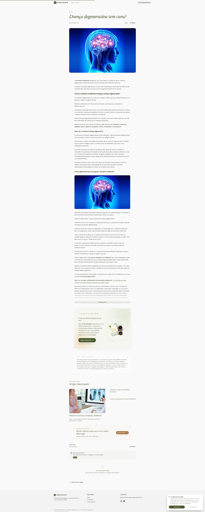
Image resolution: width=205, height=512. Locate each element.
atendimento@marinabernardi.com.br (132, 497)
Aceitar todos (177, 507)
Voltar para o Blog (77, 482)
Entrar (75, 457)
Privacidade (90, 499)
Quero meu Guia (86, 340)
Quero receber (121, 432)
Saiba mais (188, 503)
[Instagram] (121, 501)
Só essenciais (193, 507)
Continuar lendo (102, 302)
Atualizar (133, 446)
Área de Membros (145, 2)
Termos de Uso (91, 502)
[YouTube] (124, 501)
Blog (88, 497)
